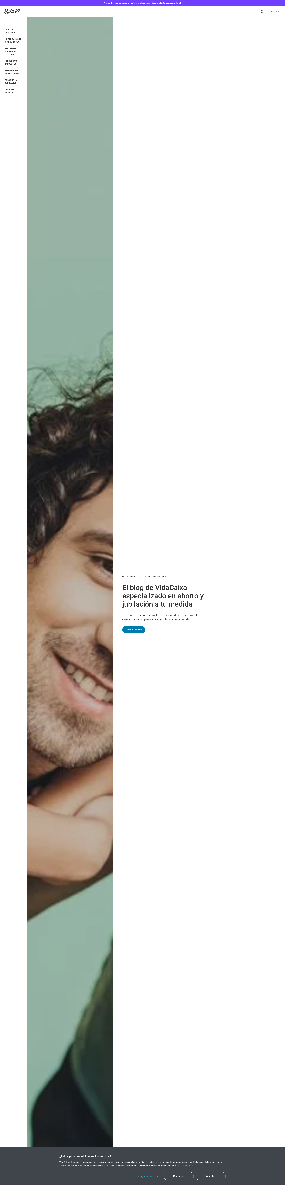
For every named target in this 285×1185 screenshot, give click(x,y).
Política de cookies (187, 1166)
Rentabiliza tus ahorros (12, 71)
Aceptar (211, 1176)
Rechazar (179, 1176)
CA (277, 11)
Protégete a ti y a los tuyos (13, 40)
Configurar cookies (147, 1176)
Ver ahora (176, 3)
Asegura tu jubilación (11, 81)
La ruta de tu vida (10, 31)
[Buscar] (262, 11)
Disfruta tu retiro (10, 90)
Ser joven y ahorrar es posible (10, 51)
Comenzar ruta (134, 629)
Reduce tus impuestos (11, 62)
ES (272, 11)
